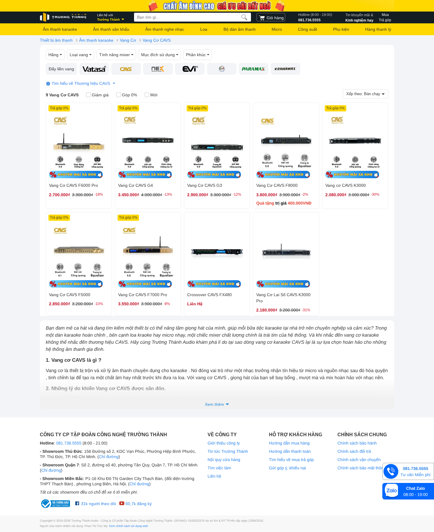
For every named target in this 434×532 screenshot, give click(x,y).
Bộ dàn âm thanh (239, 29)
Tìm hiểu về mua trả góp (291, 459)
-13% (168, 194)
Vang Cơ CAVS (157, 40)
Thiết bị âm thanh (56, 40)
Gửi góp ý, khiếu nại (287, 468)
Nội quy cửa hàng (224, 459)
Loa (203, 29)
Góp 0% (129, 95)
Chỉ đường (109, 456)
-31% (306, 310)
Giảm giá (100, 95)
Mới (153, 95)
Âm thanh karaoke (60, 29)
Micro (277, 29)
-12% (237, 194)
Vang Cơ (128, 40)
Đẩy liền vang (61, 68)
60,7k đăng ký (138, 503)
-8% (167, 304)
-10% (98, 304)
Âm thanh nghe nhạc (164, 29)
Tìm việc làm (219, 468)
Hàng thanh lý (378, 29)
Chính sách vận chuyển (359, 459)
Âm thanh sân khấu (111, 29)
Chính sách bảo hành (357, 443)
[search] (244, 17)
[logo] (63, 17)
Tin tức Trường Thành (228, 451)
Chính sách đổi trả (354, 451)
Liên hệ (214, 476)
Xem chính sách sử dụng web (128, 526)
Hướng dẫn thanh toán (290, 451)
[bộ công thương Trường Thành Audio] (56, 504)
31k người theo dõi (98, 503)
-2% (305, 194)
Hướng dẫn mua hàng (289, 443)
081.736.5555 (315, 17)
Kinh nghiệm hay (359, 17)
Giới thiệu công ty (224, 443)
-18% (98, 194)
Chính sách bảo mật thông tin (364, 468)
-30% (375, 194)
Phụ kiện (341, 29)
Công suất (307, 29)
